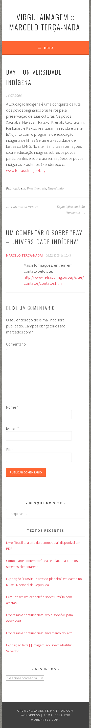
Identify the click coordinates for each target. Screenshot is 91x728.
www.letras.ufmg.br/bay (25, 170)
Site (9, 449)
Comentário (14, 347)
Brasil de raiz (36, 188)
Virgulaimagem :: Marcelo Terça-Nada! (45, 22)
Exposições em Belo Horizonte (71, 210)
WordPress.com (45, 719)
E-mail (12, 428)
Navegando (56, 188)
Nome (12, 407)
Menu (48, 47)
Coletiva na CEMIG (24, 207)
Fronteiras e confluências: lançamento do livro (39, 633)
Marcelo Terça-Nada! (24, 255)
